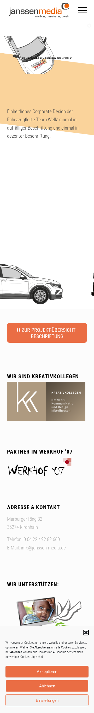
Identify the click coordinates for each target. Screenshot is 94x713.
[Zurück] (13, 619)
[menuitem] (80, 10)
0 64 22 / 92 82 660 (42, 539)
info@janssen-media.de (43, 548)
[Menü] (80, 10)
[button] (86, 632)
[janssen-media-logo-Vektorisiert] (39, 10)
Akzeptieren (47, 671)
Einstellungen (47, 700)
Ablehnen (47, 686)
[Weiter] (80, 619)
